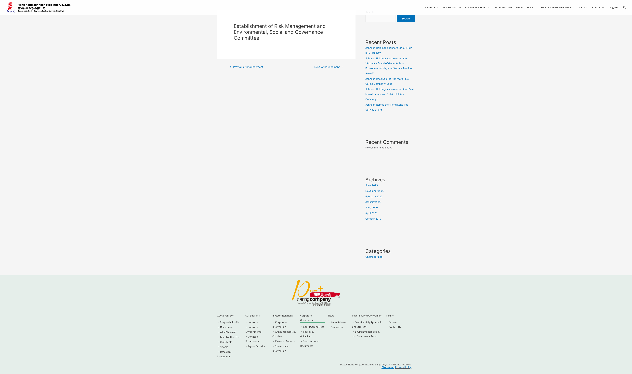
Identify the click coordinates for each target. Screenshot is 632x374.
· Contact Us (393, 327)
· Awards (222, 346)
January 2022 (373, 201)
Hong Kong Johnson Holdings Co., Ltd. (44, 7)
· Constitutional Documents (309, 343)
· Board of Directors (228, 337)
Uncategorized (373, 256)
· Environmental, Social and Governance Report (366, 334)
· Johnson (251, 322)
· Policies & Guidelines (307, 334)
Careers (583, 7)
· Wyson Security (255, 346)
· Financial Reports (283, 341)
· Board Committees (312, 326)
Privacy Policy (403, 367)
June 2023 (371, 185)
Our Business (450, 7)
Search (406, 18)
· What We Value (226, 332)
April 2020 (371, 213)
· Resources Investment (224, 354)
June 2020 (371, 207)
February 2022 (373, 196)
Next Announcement (328, 67)
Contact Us (598, 7)
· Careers (391, 322)
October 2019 (373, 218)
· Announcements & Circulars (284, 334)
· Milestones (224, 327)
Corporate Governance (507, 7)
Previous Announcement (246, 67)
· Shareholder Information (280, 348)
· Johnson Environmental (253, 329)
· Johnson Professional (252, 339)
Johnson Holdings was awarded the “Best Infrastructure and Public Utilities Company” (389, 94)
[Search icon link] (624, 8)
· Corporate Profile (228, 322)
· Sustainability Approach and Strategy (367, 324)
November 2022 (374, 190)
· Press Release (337, 322)
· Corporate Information (279, 324)
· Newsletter (335, 327)
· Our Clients (224, 342)
